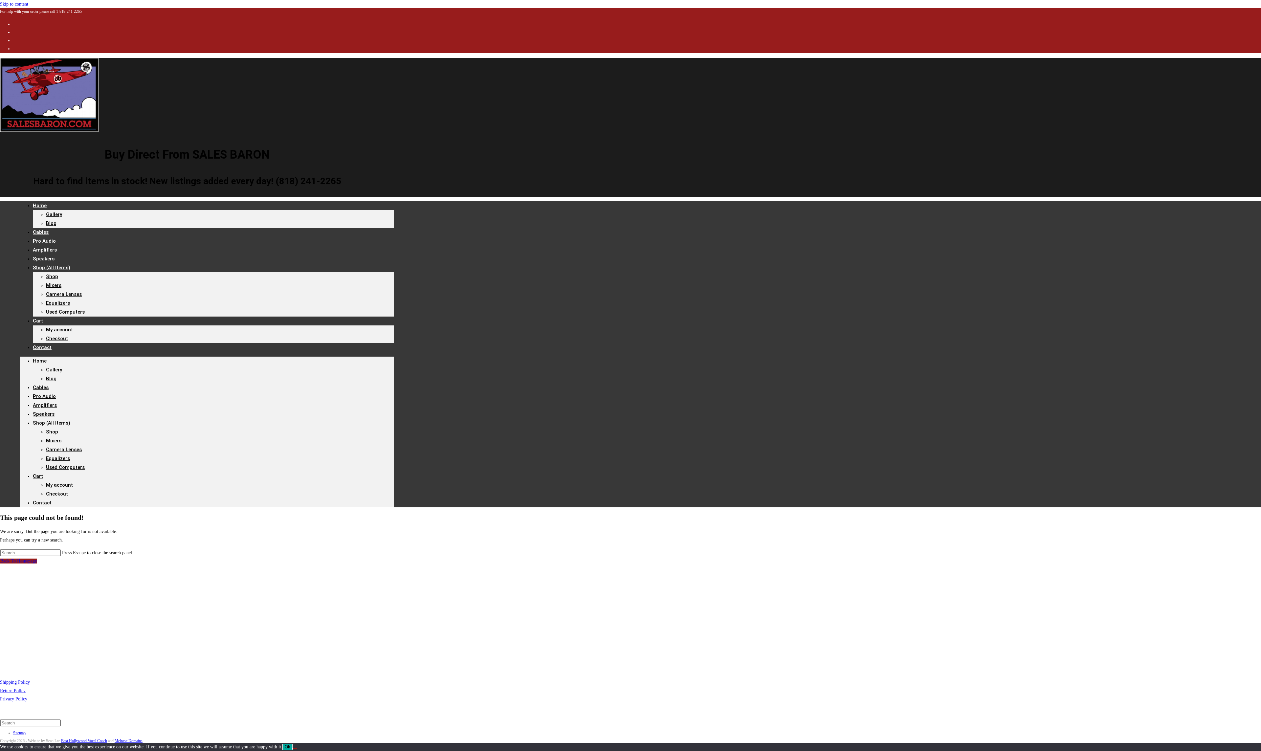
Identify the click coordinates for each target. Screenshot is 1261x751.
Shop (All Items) (51, 268)
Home (40, 206)
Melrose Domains (129, 741)
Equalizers (58, 303)
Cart (38, 321)
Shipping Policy (15, 682)
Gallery (54, 214)
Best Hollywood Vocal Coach (84, 741)
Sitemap (19, 733)
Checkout (57, 339)
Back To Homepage (18, 561)
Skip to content (14, 4)
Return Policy (13, 690)
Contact (42, 347)
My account (59, 330)
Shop (52, 276)
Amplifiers (45, 405)
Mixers (53, 285)
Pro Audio (44, 396)
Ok (287, 746)
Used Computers (65, 312)
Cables (41, 387)
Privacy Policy (13, 698)
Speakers (44, 414)
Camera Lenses (64, 294)
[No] (295, 748)
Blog (51, 223)
